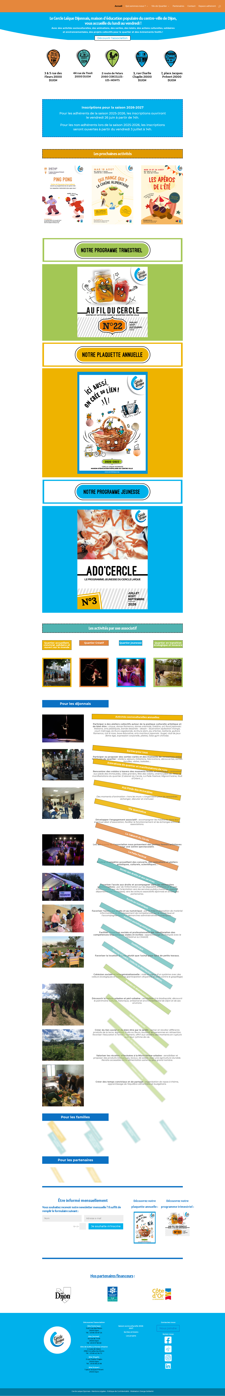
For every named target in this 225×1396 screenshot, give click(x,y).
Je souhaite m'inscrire (106, 1226)
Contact (191, 6)
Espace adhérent (207, 6)
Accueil (118, 6)
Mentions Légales (99, 1391)
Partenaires (178, 6)
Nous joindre (168, 1328)
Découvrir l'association (112, 38)
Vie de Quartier (159, 6)
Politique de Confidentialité (118, 1391)
